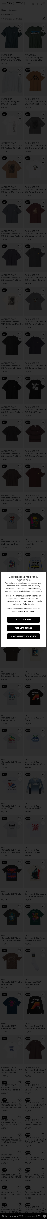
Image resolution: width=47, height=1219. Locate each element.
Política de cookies (27, 611)
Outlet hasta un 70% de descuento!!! (21, 1216)
